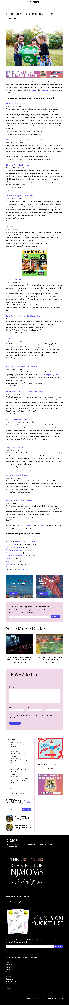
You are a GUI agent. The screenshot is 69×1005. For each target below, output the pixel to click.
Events (8, 844)
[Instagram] (20, 902)
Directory (43, 844)
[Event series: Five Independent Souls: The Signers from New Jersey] (20, 759)
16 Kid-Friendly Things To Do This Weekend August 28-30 (22, 818)
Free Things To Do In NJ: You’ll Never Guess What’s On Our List (49, 658)
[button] (32, 666)
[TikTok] (29, 902)
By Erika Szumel (11, 18)
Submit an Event (11, 981)
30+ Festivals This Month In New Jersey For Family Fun (23, 827)
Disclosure (9, 979)
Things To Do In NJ (11, 9)
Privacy (8, 976)
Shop (7, 986)
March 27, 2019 (15, 589)
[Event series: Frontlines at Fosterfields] (20, 752)
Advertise (9, 964)
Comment (12, 687)
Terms (8, 969)
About (8, 962)
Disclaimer (9, 974)
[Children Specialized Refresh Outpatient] (34, 74)
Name (11, 707)
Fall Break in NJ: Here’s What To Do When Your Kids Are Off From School (19, 658)
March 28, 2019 (23, 18)
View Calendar (9, 788)
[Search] (66, 2)
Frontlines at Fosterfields (18, 754)
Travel (23, 844)
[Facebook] (10, 902)
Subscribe (9, 984)
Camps (16, 844)
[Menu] (3, 2)
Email (29, 707)
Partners (8, 967)
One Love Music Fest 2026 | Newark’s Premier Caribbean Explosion (19, 781)
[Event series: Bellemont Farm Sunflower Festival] (20, 743)
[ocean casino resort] (50, 748)
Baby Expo (53, 844)
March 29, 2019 (46, 589)
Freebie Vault (13, 847)
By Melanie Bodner (19, 663)
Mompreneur (32, 844)
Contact (8, 988)
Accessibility (10, 972)
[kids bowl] (34, 263)
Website (48, 707)
